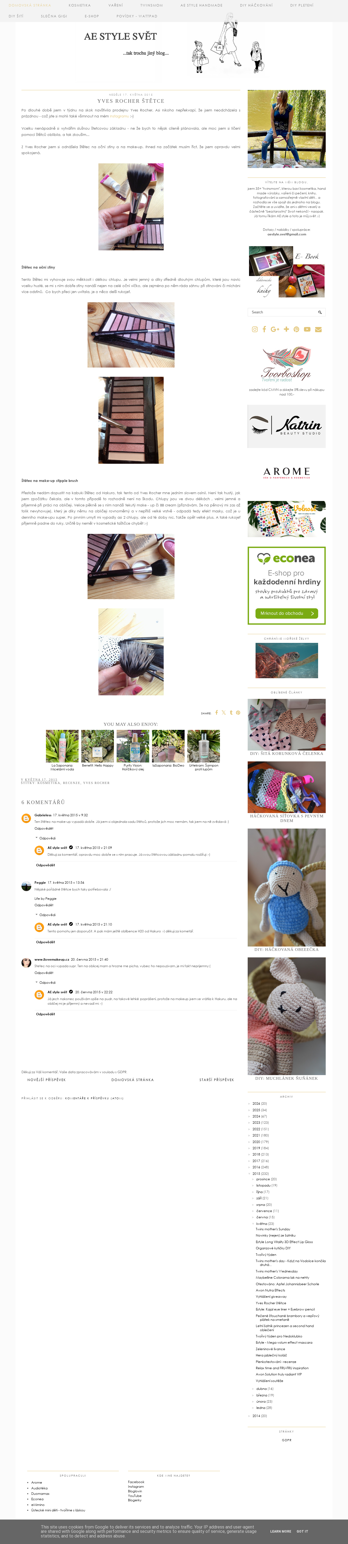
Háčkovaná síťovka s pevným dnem (287, 818)
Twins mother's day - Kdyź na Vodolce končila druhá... (291, 1263)
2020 (256, 1142)
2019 (256, 1148)
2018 (256, 1154)
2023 (256, 1122)
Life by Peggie (46, 898)
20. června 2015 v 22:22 (94, 992)
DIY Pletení (302, 5)
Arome (36, 1482)
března (261, 1395)
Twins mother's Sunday (273, 1229)
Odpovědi (47, 838)
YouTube (135, 1496)
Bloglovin (135, 1491)
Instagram (136, 1486)
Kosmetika (80, 5)
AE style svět (57, 848)
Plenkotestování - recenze (276, 1362)
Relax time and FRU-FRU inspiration (282, 1368)
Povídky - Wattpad (137, 16)
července (264, 1211)
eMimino (38, 1505)
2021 (256, 1135)
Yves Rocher (96, 783)
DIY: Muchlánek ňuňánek (286, 1078)
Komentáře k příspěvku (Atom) (94, 1098)
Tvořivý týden (266, 1255)
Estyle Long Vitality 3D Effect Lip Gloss (284, 1242)
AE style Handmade (202, 5)
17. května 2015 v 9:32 (70, 815)
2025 (256, 1110)
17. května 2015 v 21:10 (93, 924)
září (259, 1198)
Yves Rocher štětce (271, 1303)
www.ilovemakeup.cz (52, 959)
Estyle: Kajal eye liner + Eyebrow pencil (285, 1309)
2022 (256, 1129)
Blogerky (134, 1500)
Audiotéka (39, 1488)
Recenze (71, 783)
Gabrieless (43, 815)
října (259, 1192)
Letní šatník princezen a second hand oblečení (285, 1328)
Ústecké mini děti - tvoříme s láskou (58, 1510)
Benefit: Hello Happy (97, 765)
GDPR (287, 1440)
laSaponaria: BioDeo (168, 765)
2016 (256, 1167)
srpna (260, 1205)
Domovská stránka (30, 5)
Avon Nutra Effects (270, 1290)
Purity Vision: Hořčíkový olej (133, 767)
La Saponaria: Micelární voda (62, 767)
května (261, 1224)
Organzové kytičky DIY (273, 1248)
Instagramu (120, 116)
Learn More (280, 1531)
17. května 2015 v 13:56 (66, 882)
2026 (256, 1103)
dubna (261, 1389)
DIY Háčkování (256, 5)
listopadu (263, 1185)
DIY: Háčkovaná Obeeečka (286, 949)
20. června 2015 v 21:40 (89, 959)
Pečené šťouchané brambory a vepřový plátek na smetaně (287, 1318)
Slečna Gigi (54, 16)
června (262, 1217)
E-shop (92, 16)
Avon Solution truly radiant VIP (279, 1374)
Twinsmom (152, 5)
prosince (263, 1179)
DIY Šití (16, 16)
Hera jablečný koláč (271, 1355)
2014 (256, 1416)
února (261, 1401)
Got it (302, 1531)
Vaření (115, 5)
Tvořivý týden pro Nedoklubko (279, 1336)
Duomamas (40, 1494)
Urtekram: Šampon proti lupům (203, 767)
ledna (260, 1408)
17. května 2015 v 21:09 (93, 848)
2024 (256, 1116)
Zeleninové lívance (270, 1349)
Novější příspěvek (46, 1080)
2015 (256, 1174)
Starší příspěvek (217, 1080)
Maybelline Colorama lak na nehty (282, 1277)
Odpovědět (44, 828)
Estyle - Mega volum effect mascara (284, 1342)
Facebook (136, 1482)
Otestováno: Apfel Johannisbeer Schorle (287, 1284)
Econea (37, 1499)
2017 (256, 1161)
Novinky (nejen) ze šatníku (276, 1235)
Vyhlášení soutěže (269, 1381)
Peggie (40, 882)
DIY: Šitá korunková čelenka (287, 753)
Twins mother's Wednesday (277, 1271)
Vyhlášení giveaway (271, 1296)
